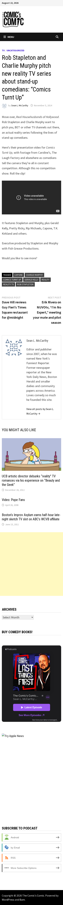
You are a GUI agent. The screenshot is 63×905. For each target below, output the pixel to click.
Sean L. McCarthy (19, 105)
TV (3, 50)
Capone (18, 274)
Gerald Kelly (31, 279)
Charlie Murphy (34, 274)
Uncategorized (15, 50)
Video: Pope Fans (13, 500)
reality (45, 279)
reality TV (8, 284)
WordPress (8, 899)
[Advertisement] (31, 564)
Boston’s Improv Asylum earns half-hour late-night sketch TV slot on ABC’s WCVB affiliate (31, 517)
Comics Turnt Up (12, 279)
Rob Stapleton (25, 284)
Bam (22, 899)
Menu (11, 37)
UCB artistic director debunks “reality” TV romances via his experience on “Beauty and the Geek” (31, 480)
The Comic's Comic (33, 895)
